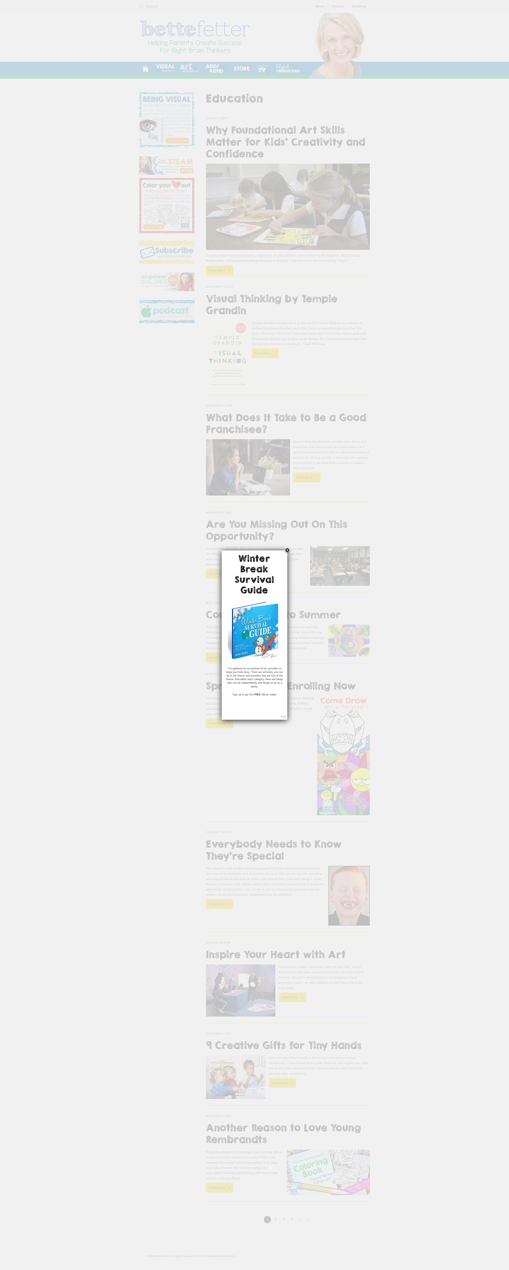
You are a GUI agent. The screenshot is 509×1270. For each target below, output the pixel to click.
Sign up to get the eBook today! (254, 694)
